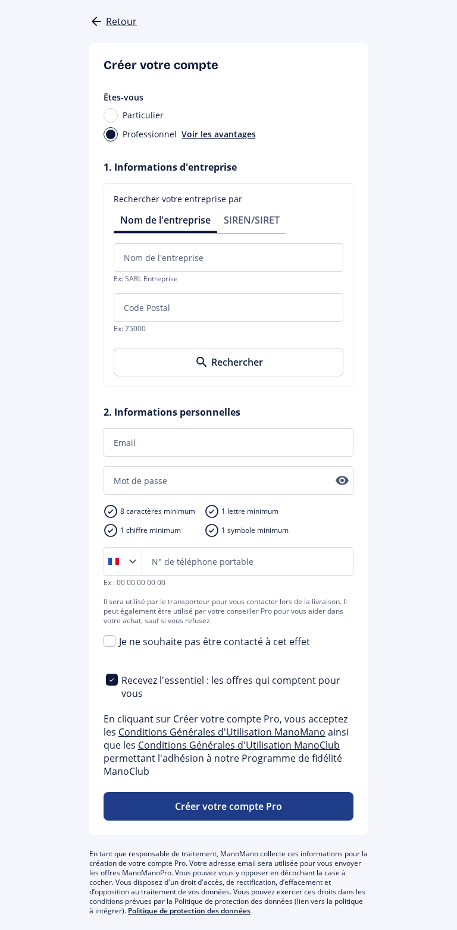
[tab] (165, 219)
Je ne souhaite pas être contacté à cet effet (214, 641)
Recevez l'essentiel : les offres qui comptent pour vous (230, 687)
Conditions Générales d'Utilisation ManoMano (221, 732)
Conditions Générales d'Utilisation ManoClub (239, 745)
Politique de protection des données (189, 911)
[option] (116, 561)
